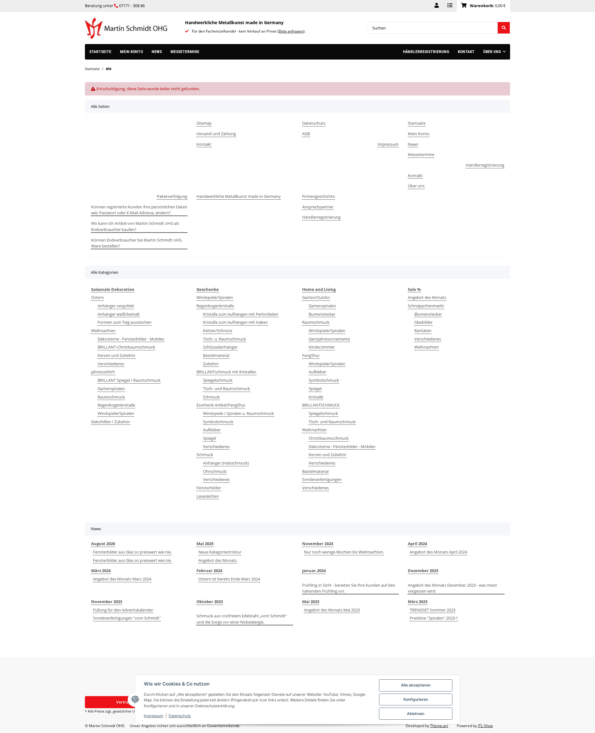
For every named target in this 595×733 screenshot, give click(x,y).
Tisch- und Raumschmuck (226, 388)
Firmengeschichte (318, 196)
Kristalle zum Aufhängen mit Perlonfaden (240, 314)
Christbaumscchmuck (329, 438)
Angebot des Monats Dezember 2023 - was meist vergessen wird (452, 588)
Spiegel (209, 438)
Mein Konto (131, 51)
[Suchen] (503, 28)
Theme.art (439, 725)
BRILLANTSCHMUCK (321, 405)
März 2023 (417, 601)
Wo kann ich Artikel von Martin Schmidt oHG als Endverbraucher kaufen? (135, 226)
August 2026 (103, 543)
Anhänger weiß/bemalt (119, 314)
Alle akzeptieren (415, 685)
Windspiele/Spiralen (116, 413)
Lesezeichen (207, 496)
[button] (436, 6)
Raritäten (422, 330)
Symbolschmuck (218, 421)
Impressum (153, 715)
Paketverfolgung (172, 196)
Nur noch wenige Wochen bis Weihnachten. (344, 552)
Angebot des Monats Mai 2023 (332, 610)
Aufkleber (212, 430)
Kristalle (316, 397)
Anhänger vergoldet (116, 306)
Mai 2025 (205, 543)
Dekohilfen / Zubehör (110, 421)
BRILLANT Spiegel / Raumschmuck (129, 380)
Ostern (97, 297)
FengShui (310, 355)
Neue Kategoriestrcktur (219, 552)
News (157, 51)
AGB (306, 133)
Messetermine (184, 51)
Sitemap (204, 123)
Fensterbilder (208, 488)
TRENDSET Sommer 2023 (432, 610)
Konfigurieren (415, 699)
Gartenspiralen (111, 388)
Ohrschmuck (215, 471)
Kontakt (466, 51)
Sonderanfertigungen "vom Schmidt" (127, 618)
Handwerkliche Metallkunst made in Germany (238, 196)
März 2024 (101, 570)
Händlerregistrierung (426, 51)
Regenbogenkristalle (116, 405)
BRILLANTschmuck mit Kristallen (226, 372)
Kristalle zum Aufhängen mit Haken (235, 322)
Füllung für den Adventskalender (123, 610)
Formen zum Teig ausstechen (125, 322)
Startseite (100, 51)
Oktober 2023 (209, 601)
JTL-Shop (485, 725)
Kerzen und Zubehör (116, 355)
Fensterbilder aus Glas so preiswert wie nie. (132, 552)
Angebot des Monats (427, 297)
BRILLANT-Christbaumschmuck (126, 347)
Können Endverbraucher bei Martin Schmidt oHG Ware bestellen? (136, 243)
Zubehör (211, 363)
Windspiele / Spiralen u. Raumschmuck (238, 413)
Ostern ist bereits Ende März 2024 (229, 579)
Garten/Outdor (316, 297)
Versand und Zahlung (216, 133)
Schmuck (211, 397)
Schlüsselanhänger (220, 347)
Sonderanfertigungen (322, 479)
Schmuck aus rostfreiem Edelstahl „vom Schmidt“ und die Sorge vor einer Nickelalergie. (241, 619)
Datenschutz (180, 715)
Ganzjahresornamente (329, 339)
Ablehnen (415, 713)
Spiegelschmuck (217, 380)
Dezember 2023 (423, 570)
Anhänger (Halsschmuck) (226, 463)
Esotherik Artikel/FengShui (220, 405)
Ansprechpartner (317, 207)
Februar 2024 (209, 570)
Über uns (416, 186)
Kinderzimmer (322, 347)
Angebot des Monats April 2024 (438, 552)
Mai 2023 (310, 601)
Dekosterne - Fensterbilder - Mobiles (131, 339)
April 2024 (417, 543)
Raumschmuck (111, 397)
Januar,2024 (314, 570)
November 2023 (106, 601)
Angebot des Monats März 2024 (122, 579)
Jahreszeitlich (103, 372)
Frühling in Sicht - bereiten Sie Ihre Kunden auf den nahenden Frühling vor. (348, 588)
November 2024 (317, 543)
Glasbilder (423, 322)
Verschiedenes (111, 363)
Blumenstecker (428, 314)
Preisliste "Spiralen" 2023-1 (434, 618)
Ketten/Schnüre (217, 330)
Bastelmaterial (216, 355)
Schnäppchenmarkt (426, 306)
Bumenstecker (322, 314)
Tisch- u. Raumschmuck (224, 339)
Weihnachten (103, 330)
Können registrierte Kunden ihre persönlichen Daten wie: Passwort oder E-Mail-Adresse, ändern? (139, 210)
